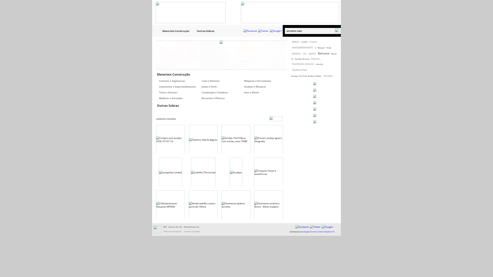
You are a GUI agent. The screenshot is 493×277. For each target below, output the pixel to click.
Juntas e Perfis (209, 86)
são (305, 53)
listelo (304, 41)
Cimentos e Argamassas (172, 81)
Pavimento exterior (303, 64)
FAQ (165, 226)
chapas (313, 41)
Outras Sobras (205, 31)
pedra (312, 53)
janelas (319, 64)
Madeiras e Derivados (171, 98)
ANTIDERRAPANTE (302, 47)
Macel (334, 53)
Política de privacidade (172, 231)
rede (328, 47)
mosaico (328, 76)
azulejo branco (302, 59)
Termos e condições (192, 231)
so (292, 59)
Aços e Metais (251, 92)
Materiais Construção (175, 31)
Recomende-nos (191, 226)
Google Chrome (310, 231)
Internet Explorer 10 (326, 231)
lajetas (295, 41)
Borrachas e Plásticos (213, 98)
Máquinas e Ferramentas (257, 81)
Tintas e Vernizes (168, 92)
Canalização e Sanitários (215, 92)
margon (321, 47)
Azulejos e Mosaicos (255, 86)
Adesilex (315, 58)
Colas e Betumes (211, 81)
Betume (324, 53)
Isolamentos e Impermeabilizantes (177, 86)
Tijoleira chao (299, 70)
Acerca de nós (175, 226)
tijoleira (296, 53)
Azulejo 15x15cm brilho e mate (306, 76)
